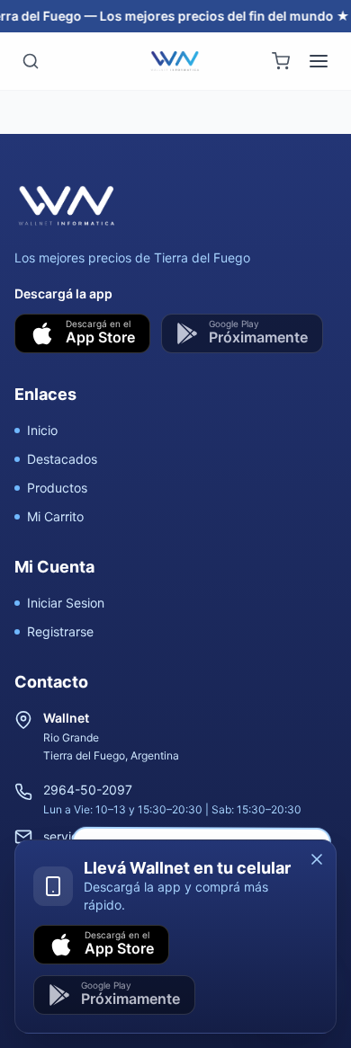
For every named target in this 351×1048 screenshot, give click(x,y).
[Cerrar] (317, 859)
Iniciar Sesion (65, 602)
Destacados (62, 458)
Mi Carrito (55, 516)
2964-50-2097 (87, 789)
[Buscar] (30, 61)
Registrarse (60, 631)
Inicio (42, 430)
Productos (57, 487)
